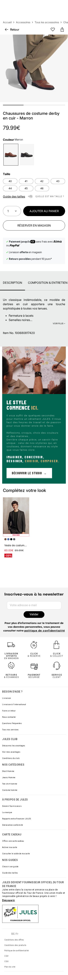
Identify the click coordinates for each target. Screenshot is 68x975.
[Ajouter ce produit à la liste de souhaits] (52, 29)
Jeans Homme (8, 778)
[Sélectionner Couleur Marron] (11, 155)
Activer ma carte (9, 847)
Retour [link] (14, 29)
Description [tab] (12, 282)
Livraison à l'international (14, 704)
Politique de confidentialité (16, 951)
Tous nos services (10, 730)
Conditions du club (10, 758)
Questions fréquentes (12, 723)
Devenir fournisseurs (12, 806)
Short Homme (8, 771)
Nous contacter (9, 717)
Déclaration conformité (12, 825)
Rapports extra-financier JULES (16, 819)
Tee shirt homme (9, 784)
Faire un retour (9, 711)
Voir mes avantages (11, 752)
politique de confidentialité (44, 631)
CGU (6, 961)
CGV (6, 956)
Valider (34, 614)
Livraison (6, 698)
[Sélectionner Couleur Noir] (27, 155)
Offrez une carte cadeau (13, 841)
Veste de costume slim (17, 545)
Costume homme (9, 790)
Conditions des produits (15, 945)
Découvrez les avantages (13, 746)
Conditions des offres (14, 940)
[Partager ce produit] (62, 29)
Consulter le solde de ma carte (16, 854)
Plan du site (9, 967)
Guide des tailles (10, 873)
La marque (7, 812)
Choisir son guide (10, 867)
